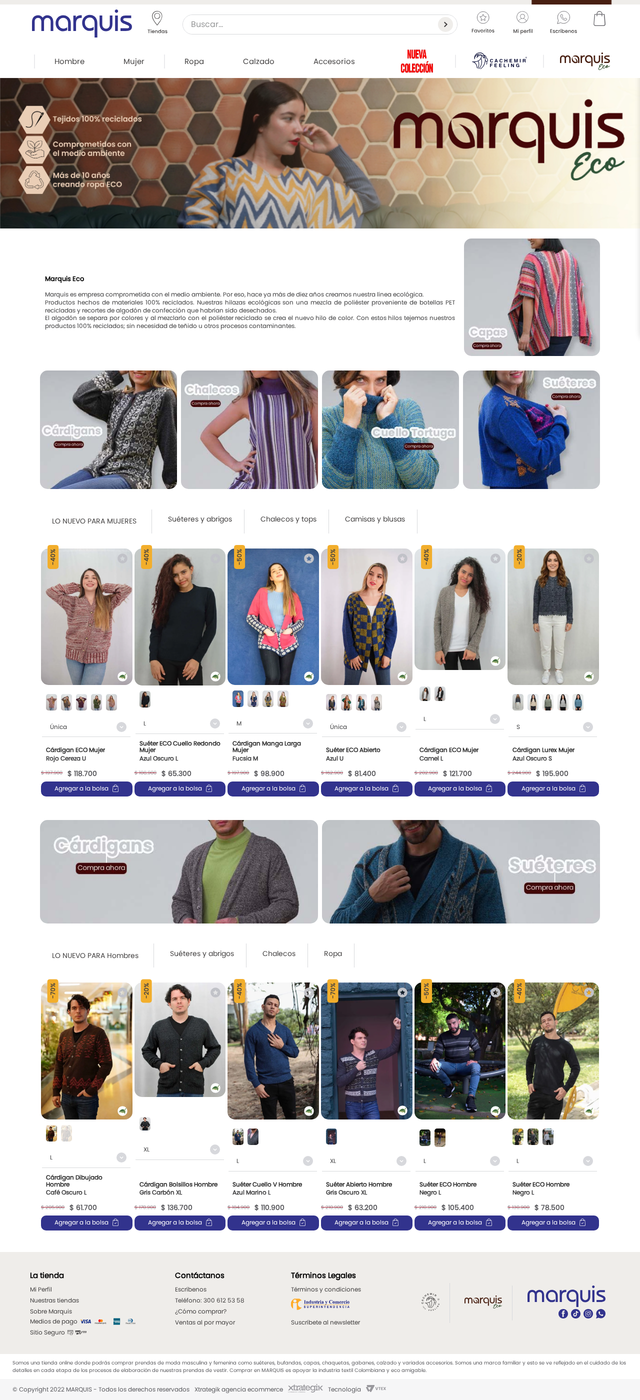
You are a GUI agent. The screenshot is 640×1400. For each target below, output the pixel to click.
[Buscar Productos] (447, 24)
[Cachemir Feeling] (499, 60)
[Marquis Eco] (585, 61)
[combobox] (320, 24)
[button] (51, 703)
